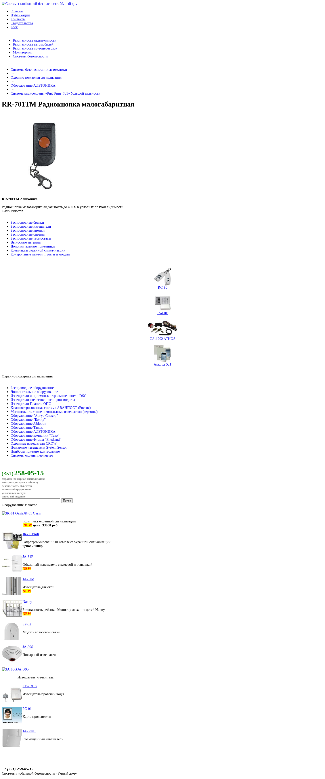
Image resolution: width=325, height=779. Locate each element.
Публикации (20, 15)
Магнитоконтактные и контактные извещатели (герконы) (54, 411)
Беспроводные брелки (27, 222)
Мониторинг (22, 52)
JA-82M (28, 579)
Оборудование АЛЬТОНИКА (33, 85)
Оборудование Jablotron (28, 423)
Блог (14, 27)
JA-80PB (29, 731)
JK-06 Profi (31, 534)
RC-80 (162, 287)
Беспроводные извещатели (31, 226)
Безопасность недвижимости (34, 40)
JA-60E (162, 313)
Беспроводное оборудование (32, 388)
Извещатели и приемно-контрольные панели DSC (48, 396)
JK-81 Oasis (32, 513)
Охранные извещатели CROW (34, 443)
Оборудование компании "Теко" (35, 435)
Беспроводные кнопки (28, 230)
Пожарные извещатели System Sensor (39, 447)
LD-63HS (30, 686)
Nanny (27, 602)
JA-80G (23, 669)
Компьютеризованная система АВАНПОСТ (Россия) (51, 407)
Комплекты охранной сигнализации (38, 250)
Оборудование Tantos (27, 427)
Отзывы (17, 11)
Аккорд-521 (162, 364)
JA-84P (28, 556)
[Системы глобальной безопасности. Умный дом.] (40, 4)
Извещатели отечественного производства (43, 400)
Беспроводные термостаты (31, 238)
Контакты (18, 19)
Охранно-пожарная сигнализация (36, 77)
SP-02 (27, 624)
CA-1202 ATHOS (162, 339)
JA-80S (28, 647)
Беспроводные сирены (28, 234)
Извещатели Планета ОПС (31, 404)
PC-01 (27, 708)
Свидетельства (22, 23)
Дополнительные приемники (33, 246)
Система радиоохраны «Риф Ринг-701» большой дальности (55, 93)
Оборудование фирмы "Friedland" (36, 439)
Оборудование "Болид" (28, 419)
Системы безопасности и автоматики (39, 69)
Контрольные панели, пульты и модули (40, 254)
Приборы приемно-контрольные (35, 451)
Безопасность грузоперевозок (35, 48)
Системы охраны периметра (32, 455)
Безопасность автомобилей (33, 44)
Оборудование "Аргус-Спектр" (34, 415)
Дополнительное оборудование (34, 392)
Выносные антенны (26, 242)
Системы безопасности (30, 56)
